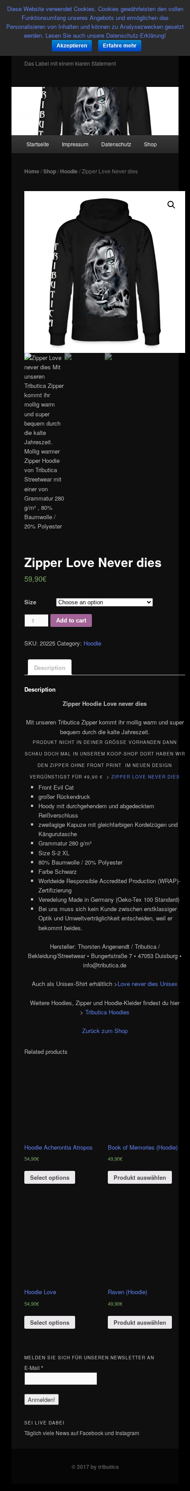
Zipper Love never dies (145, 777)
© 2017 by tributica (95, 1467)
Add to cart (71, 620)
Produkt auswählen (140, 1177)
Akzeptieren (72, 46)
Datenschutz (116, 144)
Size (30, 602)
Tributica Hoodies (107, 1012)
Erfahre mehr (120, 46)
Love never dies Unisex (148, 983)
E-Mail (33, 1368)
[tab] (50, 667)
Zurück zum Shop (105, 1030)
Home (31, 171)
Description (49, 667)
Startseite (38, 144)
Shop (150, 144)
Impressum (75, 144)
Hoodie (69, 171)
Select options (49, 1177)
